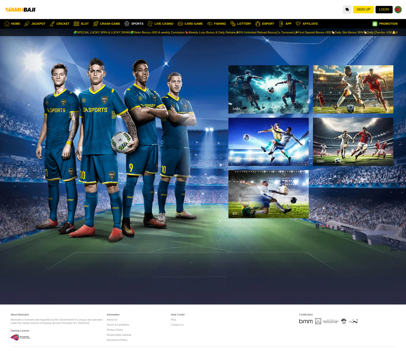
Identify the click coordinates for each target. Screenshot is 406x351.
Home (15, 23)
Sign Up (363, 9)
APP (288, 23)
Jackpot (38, 23)
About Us (112, 319)
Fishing (220, 23)
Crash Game (110, 23)
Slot (85, 23)
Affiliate (310, 23)
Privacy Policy (115, 329)
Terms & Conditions (118, 324)
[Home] (20, 9)
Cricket (63, 23)
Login (384, 9)
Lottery (244, 23)
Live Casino (164, 23)
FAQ (173, 319)
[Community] (347, 9)
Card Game (194, 23)
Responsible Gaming (119, 334)
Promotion (388, 23)
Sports (137, 23)
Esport (268, 23)
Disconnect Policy (117, 340)
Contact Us (177, 324)
